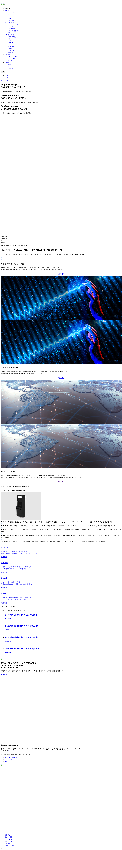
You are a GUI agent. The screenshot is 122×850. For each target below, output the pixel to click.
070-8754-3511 (12, 751)
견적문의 (4, 674)
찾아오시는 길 (9, 759)
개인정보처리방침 (11, 757)
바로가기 (4, 557)
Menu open (4, 80)
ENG (6, 77)
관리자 (7, 761)
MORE (61, 274)
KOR (6, 75)
